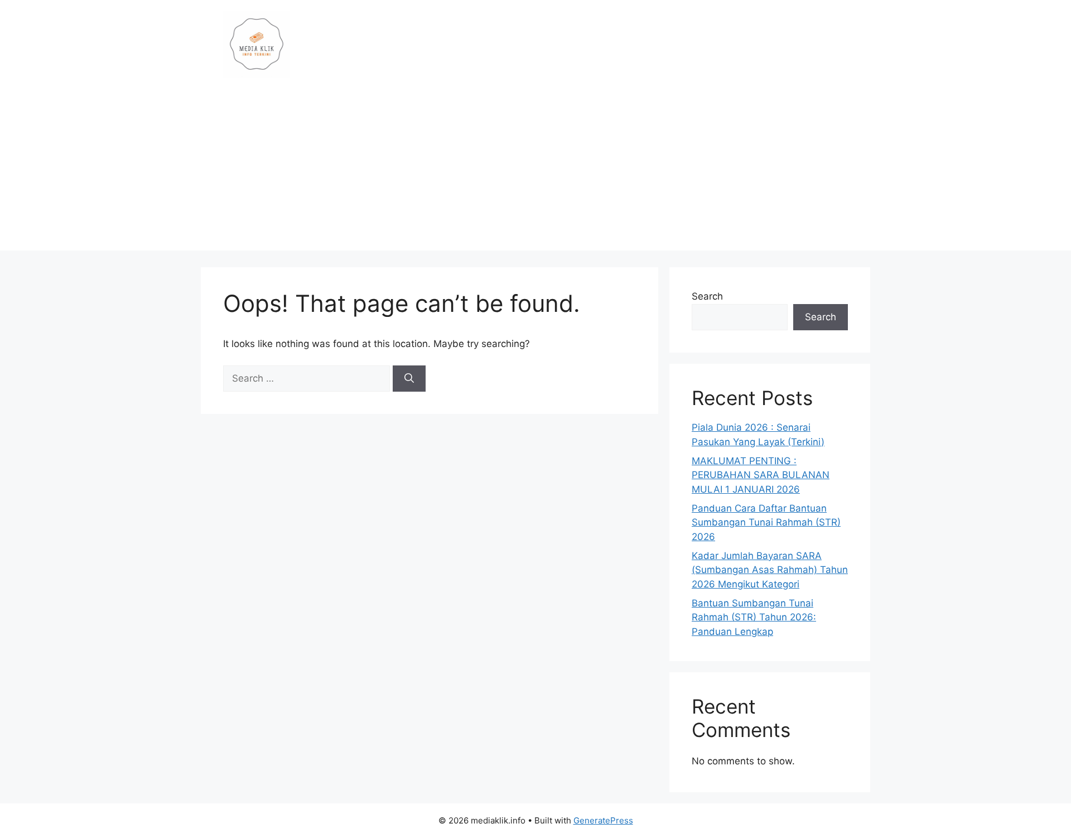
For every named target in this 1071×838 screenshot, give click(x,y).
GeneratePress (603, 820)
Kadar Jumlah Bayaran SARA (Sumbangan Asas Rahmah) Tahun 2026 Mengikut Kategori (770, 570)
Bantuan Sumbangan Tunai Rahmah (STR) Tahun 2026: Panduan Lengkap (754, 617)
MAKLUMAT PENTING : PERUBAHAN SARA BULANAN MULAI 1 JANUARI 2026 (760, 475)
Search (707, 296)
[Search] (409, 378)
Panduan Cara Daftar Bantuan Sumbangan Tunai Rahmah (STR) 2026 (766, 522)
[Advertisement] (535, 172)
